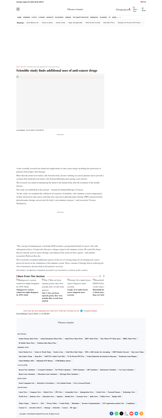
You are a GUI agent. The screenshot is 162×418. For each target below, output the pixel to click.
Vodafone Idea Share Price (46, 343)
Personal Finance (114, 392)
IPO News (58, 392)
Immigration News (86, 392)
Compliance (130, 403)
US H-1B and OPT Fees (75, 356)
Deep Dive (38, 356)
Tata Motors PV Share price (110, 338)
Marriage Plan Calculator (69, 374)
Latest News (23, 392)
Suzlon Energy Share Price (28, 338)
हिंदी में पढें (143, 2)
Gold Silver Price (109, 23)
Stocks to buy (60, 23)
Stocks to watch (47, 23)
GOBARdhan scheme (63, 360)
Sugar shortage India (75, 23)
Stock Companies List (26, 383)
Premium (26, 17)
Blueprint (59, 17)
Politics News (105, 396)
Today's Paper (24, 403)
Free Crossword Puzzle (82, 383)
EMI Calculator (79, 369)
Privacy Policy (52, 403)
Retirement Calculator (108, 369)
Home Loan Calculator (27, 374)
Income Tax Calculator (27, 369)
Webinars (94, 17)
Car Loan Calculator (126, 369)
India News (24, 67)
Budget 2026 (116, 396)
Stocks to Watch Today (43, 352)
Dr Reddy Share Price (27, 343)
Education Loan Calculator (47, 374)
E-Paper (42, 17)
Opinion (68, 17)
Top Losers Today (137, 352)
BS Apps (73, 407)
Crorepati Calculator (45, 369)
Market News (48, 392)
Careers (65, 407)
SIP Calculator (92, 369)
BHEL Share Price (129, 338)
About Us (34, 403)
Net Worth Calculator (63, 369)
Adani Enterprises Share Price (51, 338)
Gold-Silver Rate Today (74, 352)
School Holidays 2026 (26, 360)
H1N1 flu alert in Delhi (93, 23)
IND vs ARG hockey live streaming (97, 352)
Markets (50, 17)
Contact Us (23, 407)
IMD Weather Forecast (121, 352)
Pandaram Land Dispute (128, 356)
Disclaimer (75, 403)
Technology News (129, 392)
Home (19, 17)
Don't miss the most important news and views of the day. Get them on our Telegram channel (60, 310)
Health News (69, 396)
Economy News (82, 396)
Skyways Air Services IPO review (129, 23)
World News (23, 396)
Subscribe (56, 407)
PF (110, 17)
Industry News (35, 396)
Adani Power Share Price (74, 338)
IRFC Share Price (91, 338)
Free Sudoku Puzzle (64, 383)
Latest (34, 17)
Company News (35, 392)
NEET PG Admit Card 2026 (54, 356)
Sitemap (47, 407)
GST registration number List (113, 403)
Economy (103, 17)
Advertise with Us (35, 407)
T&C (42, 403)
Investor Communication (91, 403)
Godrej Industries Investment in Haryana (101, 356)
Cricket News (100, 392)
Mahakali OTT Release (44, 360)
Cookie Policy (64, 403)
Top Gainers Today (25, 356)
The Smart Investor (81, 17)
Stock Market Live (32, 23)
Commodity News (71, 392)
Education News (48, 396)
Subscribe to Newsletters (45, 383)
